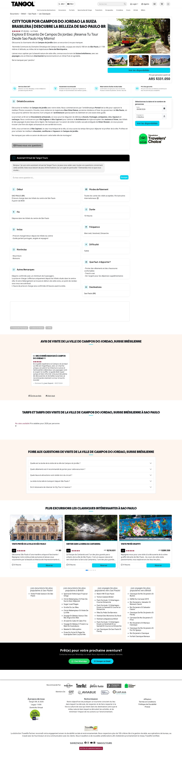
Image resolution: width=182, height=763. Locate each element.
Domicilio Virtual (36, 707)
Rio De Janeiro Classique (139, 633)
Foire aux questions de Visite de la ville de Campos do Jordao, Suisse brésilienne (91, 452)
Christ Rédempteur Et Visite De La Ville (76, 611)
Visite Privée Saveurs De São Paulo (42, 595)
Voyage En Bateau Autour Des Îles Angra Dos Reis (76, 617)
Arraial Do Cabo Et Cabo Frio (75, 621)
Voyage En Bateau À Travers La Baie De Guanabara (76, 625)
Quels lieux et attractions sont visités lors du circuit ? (51, 475)
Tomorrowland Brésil (105, 597)
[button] (112, 4)
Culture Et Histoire (37, 328)
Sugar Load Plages (71, 604)
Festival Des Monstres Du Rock (109, 616)
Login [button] (134, 4)
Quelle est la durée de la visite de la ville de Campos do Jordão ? (55, 463)
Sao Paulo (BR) (90, 293)
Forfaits (71, 10)
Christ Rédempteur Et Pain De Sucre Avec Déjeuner (75, 600)
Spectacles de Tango (85, 10)
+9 (165, 21)
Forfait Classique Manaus (140, 636)
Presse (147, 707)
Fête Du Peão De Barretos (107, 612)
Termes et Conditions (147, 702)
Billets (143, 10)
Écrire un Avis (35, 396)
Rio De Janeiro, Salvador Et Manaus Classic (140, 603)
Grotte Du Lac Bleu (71, 607)
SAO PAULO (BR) (18, 196)
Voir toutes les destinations (46, 10)
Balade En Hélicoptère (72, 629)
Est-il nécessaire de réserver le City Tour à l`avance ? (50, 487)
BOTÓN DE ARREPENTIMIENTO (91, 748)
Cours (128, 10)
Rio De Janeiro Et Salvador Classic (140, 608)
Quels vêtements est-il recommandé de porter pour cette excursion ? (57, 469)
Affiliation (147, 699)
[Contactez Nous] (154, 4)
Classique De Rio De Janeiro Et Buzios (142, 595)
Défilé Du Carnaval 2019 (139, 599)
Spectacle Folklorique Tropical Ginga (75, 595)
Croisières (119, 10)
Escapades (109, 10)
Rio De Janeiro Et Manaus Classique (140, 624)
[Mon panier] (162, 4)
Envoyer (124, 177)
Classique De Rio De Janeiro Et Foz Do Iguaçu (142, 629)
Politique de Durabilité (147, 704)
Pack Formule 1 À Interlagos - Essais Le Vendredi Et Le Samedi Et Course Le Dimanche (109, 624)
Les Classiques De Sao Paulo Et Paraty (109, 630)
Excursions (62, 10)
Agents (146, 4)
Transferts (98, 10)
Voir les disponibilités (139, 70)
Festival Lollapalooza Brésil (107, 619)
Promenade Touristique (19, 328)
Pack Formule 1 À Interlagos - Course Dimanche (108, 601)
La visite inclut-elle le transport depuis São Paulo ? (50, 481)
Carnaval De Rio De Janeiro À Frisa (141, 619)
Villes (49, 328)
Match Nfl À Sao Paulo (105, 594)
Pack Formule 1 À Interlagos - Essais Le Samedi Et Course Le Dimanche (108, 607)
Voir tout (51, 396)
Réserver (49, 565)
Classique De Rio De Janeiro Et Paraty (142, 613)
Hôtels (135, 10)
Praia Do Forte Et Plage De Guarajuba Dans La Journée (75, 633)
